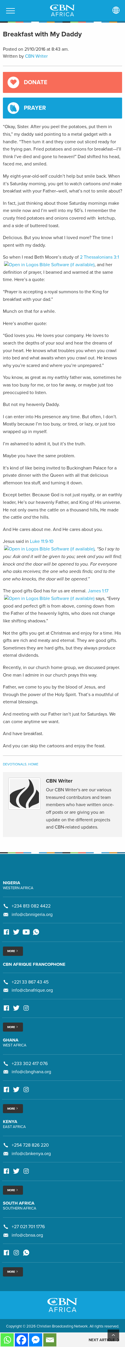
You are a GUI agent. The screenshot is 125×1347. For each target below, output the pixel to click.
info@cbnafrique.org (32, 990)
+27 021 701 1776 (28, 1227)
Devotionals (14, 764)
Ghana (10, 1040)
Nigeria (11, 882)
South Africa (18, 1203)
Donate (35, 82)
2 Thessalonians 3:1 (99, 257)
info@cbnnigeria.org (32, 914)
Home (33, 764)
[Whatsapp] (7, 1339)
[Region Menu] (116, 10)
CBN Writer (36, 56)
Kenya (10, 1121)
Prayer (35, 108)
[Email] (49, 1339)
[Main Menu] (10, 10)
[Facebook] (21, 1339)
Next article (102, 1340)
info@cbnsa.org (27, 1235)
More (11, 951)
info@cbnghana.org (31, 1072)
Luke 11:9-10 (41, 541)
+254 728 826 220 (30, 1145)
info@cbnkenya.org (31, 1154)
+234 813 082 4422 (31, 906)
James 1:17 (98, 591)
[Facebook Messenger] (35, 1339)
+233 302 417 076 (30, 1064)
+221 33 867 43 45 (30, 982)
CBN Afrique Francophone (34, 964)
